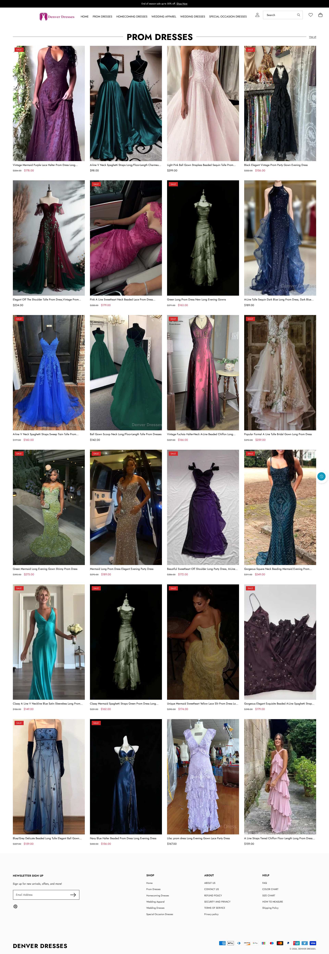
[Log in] (257, 15)
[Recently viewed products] (321, 476)
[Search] (298, 15)
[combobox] (282, 15)
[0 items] (320, 15)
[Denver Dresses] (57, 17)
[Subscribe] (73, 895)
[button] (322, 486)
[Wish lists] (310, 15)
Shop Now (181, 3)
